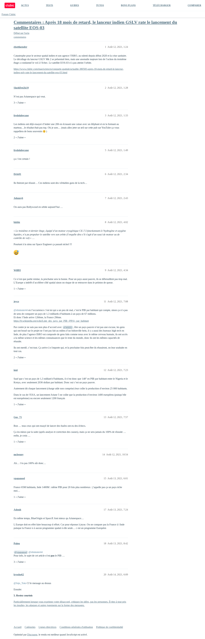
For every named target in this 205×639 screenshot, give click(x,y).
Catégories (30, 627)
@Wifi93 (67, 327)
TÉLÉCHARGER (162, 5)
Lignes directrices (47, 627)
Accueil (17, 627)
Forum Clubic (9, 14)
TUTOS (100, 5)
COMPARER (194, 5)
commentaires (20, 37)
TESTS (49, 5)
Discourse (32, 634)
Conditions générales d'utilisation (76, 627)
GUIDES (74, 5)
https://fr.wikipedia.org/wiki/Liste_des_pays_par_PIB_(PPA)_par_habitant (51, 321)
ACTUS (25, 5)
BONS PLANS (128, 5)
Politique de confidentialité (109, 627)
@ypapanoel (20, 552)
